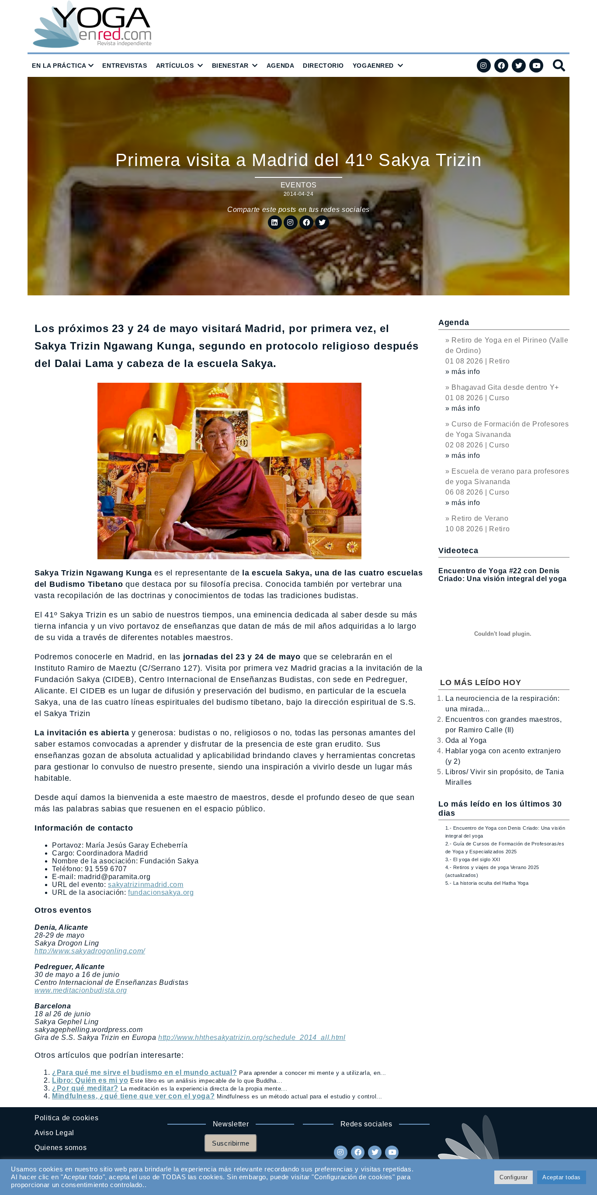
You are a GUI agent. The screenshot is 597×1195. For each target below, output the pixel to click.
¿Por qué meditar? (85, 1088)
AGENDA (280, 65)
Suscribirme (231, 1143)
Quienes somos (61, 1147)
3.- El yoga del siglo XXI (472, 859)
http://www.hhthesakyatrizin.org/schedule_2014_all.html (252, 1037)
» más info (462, 371)
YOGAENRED (373, 65)
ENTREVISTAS (124, 65)
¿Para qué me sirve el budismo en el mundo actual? (144, 1072)
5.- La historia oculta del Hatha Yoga (486, 883)
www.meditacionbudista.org (81, 990)
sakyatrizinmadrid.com (145, 884)
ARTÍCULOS (175, 65)
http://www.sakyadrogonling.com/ (90, 951)
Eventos (298, 185)
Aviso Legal (54, 1132)
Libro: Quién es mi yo (90, 1080)
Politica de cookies (66, 1118)
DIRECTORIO (323, 65)
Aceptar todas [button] (561, 1177)
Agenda (453, 322)
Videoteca (458, 550)
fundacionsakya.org (161, 892)
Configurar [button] (514, 1177)
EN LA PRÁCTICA (59, 65)
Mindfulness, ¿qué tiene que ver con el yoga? (133, 1096)
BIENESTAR (230, 65)
